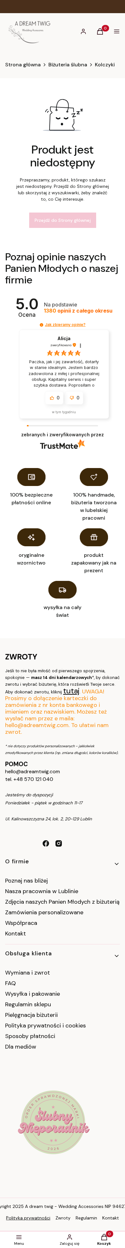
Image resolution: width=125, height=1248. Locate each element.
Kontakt (15, 933)
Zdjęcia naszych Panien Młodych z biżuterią (62, 902)
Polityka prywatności (28, 1218)
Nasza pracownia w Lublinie (41, 891)
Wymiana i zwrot (27, 972)
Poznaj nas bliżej (26, 880)
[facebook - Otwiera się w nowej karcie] (46, 843)
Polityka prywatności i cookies (45, 1025)
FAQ (10, 983)
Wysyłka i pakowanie (32, 994)
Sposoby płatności (30, 1036)
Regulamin (86, 1218)
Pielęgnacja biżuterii (31, 1015)
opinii (78, 311)
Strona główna (23, 65)
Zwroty (63, 1218)
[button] (41, 325)
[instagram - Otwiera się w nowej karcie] (59, 843)
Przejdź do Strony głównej (63, 220)
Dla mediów (20, 1047)
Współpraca (21, 923)
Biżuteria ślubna (67, 65)
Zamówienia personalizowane (44, 912)
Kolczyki (105, 65)
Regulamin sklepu (28, 1004)
